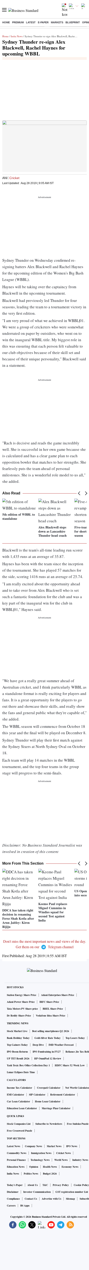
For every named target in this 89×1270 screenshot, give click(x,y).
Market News (54, 1146)
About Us (32, 1185)
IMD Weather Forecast (61, 1044)
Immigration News (41, 1153)
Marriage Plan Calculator (56, 1108)
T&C (45, 1185)
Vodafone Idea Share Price (50, 1015)
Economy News (70, 1166)
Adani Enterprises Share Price (57, 995)
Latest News (13, 1146)
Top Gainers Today (17, 1044)
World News (61, 1160)
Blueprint (72, 22)
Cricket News (63, 1153)
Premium (18, 22)
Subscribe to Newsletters (48, 1123)
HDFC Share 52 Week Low (70, 1065)
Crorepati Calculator (48, 1087)
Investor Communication (37, 1191)
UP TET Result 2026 (18, 1058)
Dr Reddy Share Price (19, 1015)
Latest (31, 22)
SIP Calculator (37, 1094)
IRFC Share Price (49, 1001)
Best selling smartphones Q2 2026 (50, 1031)
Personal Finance (16, 1160)
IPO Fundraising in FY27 (47, 1051)
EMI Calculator (15, 1094)
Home (6, 22)
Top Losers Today (75, 1038)
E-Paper (43, 22)
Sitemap (70, 1198)
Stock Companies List (19, 1123)
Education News (15, 1166)
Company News (33, 1146)
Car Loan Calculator (18, 1101)
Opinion (33, 1166)
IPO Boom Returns (17, 1051)
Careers (11, 1205)
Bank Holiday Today (18, 1038)
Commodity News (16, 1153)
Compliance (13, 1198)
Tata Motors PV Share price (22, 1008)
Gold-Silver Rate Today (47, 1038)
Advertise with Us (51, 1198)
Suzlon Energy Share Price (21, 995)
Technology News (40, 1160)
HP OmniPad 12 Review (47, 1058)
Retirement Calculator (62, 1094)
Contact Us (31, 1198)
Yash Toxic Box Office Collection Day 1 (28, 1065)
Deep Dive (38, 1044)
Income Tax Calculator (19, 1087)
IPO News (71, 1146)
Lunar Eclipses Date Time (21, 1072)
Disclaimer (12, 1191)
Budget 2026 (50, 1173)
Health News (50, 1166)
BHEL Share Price (53, 1008)
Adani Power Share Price (21, 1001)
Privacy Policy (61, 1185)
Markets (57, 22)
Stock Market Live (17, 1031)
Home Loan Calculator (47, 1101)
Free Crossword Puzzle (19, 1130)
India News (17, 36)
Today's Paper (15, 1185)
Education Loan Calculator (22, 1108)
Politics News (31, 1173)
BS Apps (24, 1205)
